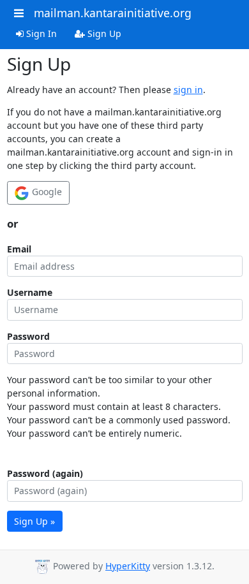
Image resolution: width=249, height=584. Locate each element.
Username (29, 292)
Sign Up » (34, 521)
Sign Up (103, 33)
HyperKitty (127, 566)
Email (19, 249)
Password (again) (45, 473)
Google (45, 192)
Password (28, 336)
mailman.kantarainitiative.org (113, 12)
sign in (188, 90)
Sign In (40, 33)
